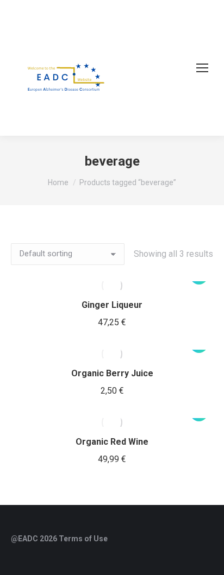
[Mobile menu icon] (202, 68)
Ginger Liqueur (112, 305)
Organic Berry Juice (112, 373)
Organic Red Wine (112, 442)
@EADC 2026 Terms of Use (59, 538)
